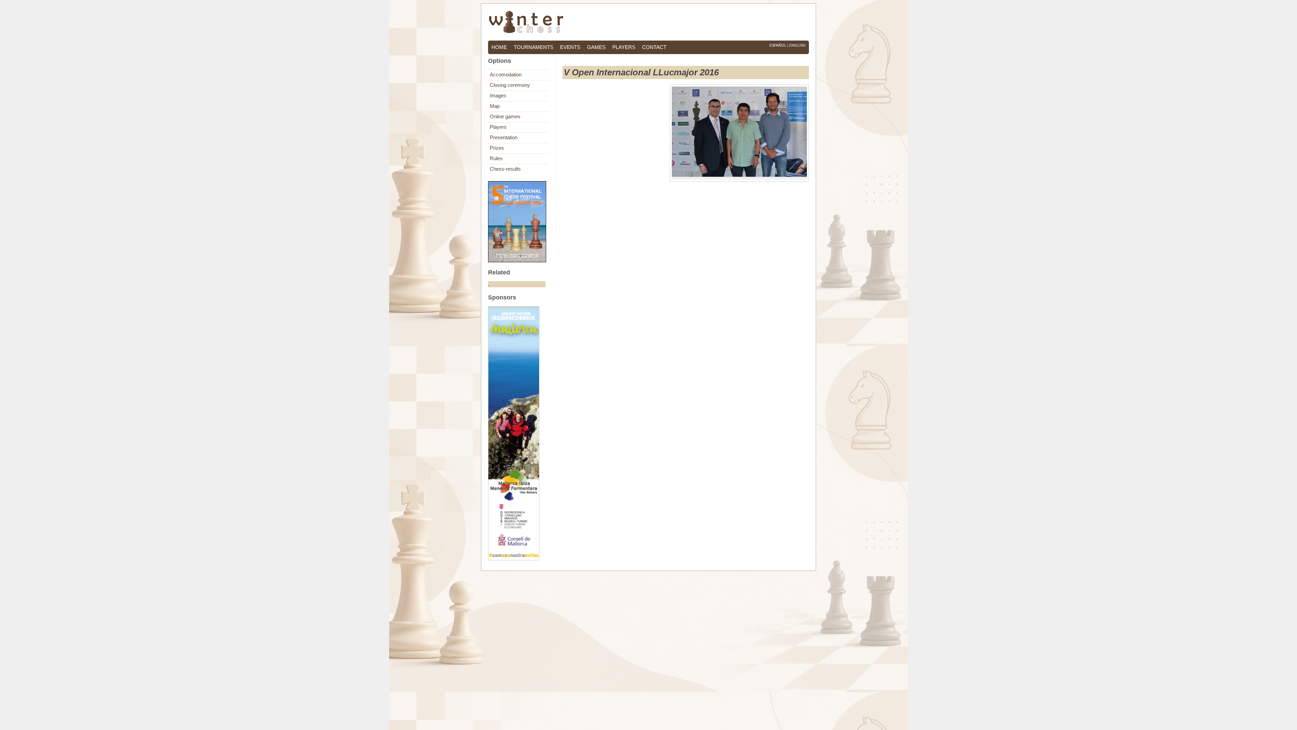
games (596, 47)
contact (654, 47)
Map (495, 106)
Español (777, 45)
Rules (496, 158)
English (797, 45)
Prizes (497, 148)
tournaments (533, 47)
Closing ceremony (510, 85)
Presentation (503, 137)
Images (498, 95)
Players (498, 127)
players (623, 47)
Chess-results (505, 169)
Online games (505, 116)
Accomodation (506, 74)
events (570, 47)
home (499, 47)
